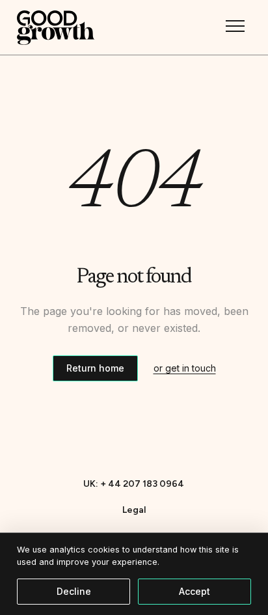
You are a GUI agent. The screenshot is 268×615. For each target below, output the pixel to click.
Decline (74, 591)
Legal (134, 509)
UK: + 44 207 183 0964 (133, 483)
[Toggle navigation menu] (235, 26)
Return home (95, 368)
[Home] (56, 27)
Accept (194, 591)
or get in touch (185, 368)
